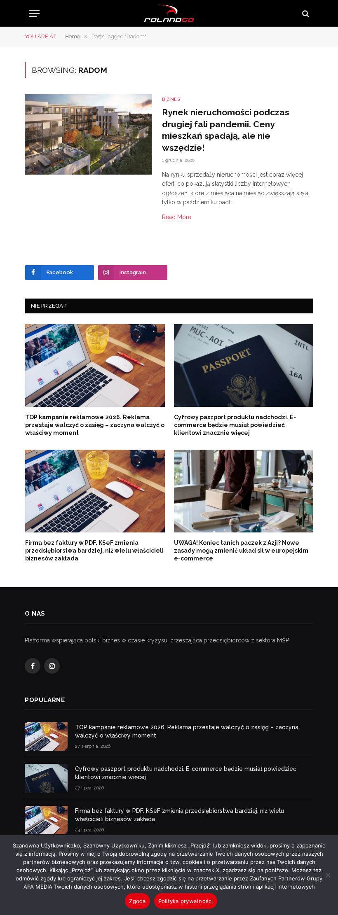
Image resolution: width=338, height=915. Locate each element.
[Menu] (34, 13)
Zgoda (137, 901)
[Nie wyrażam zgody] (328, 875)
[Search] (304, 13)
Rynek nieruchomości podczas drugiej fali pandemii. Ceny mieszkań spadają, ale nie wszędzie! (225, 130)
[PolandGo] (169, 13)
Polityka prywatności (185, 901)
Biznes (171, 99)
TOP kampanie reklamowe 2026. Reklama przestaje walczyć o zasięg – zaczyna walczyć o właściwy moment (94, 425)
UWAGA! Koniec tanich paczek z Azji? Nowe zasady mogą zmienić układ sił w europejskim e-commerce (241, 550)
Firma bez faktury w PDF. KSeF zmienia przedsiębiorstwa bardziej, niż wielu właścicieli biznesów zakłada (94, 550)
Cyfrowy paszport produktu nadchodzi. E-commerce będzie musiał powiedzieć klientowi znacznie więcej (235, 425)
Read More (176, 217)
